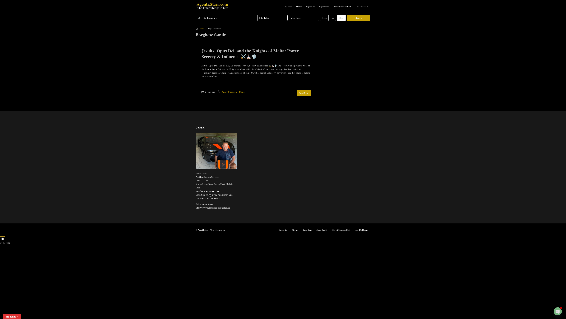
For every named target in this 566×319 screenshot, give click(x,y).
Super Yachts (324, 6)
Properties (288, 6)
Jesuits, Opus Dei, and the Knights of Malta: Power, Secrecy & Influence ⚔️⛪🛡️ (250, 53)
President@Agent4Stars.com (207, 177)
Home (201, 28)
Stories (299, 6)
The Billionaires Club (342, 6)
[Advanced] (333, 18)
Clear (341, 17)
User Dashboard (362, 6)
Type (324, 17)
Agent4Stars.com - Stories (233, 91)
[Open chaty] (558, 311)
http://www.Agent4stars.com (207, 191)
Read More (304, 93)
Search (359, 17)
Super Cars (310, 6)
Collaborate (214, 198)
